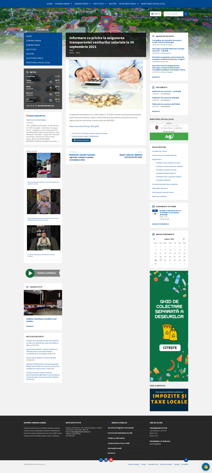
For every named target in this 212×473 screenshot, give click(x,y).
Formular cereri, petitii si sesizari (168, 163)
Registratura (156, 159)
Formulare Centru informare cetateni (169, 166)
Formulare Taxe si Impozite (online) (168, 177)
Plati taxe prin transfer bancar (163, 192)
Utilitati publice (166, 53)
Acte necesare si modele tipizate (164, 155)
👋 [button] (206, 466)
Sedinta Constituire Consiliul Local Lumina (41, 320)
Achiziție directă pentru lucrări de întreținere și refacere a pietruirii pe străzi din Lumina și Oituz (42, 343)
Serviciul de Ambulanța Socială (120, 433)
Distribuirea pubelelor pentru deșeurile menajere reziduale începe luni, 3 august (168, 58)
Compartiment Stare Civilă (118, 443)
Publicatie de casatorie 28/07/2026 (166, 104)
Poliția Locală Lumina (116, 438)
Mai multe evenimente (160, 224)
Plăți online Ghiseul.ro (160, 188)
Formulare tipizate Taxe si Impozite (165, 184)
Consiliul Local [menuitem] (153, 464)
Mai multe (30, 326)
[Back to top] (186, 460)
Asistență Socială (114, 448)
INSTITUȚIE (99, 3)
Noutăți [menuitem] (176, 464)
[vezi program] (155, 444)
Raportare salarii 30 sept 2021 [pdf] (84, 126)
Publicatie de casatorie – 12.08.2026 (166, 91)
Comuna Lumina (62, 3)
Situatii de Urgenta (167, 45)
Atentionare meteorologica (36, 120)
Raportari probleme (159, 196)
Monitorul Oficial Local (153, 3)
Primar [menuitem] (143, 464)
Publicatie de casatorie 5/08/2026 (165, 98)
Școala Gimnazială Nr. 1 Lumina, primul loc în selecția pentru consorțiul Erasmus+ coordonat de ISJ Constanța (42, 351)
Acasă (49, 3)
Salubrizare (164, 62)
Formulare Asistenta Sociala (166, 170)
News (78, 53)
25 (160, 260)
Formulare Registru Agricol (166, 173)
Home (71, 53)
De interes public (127, 3)
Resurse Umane (101, 133)
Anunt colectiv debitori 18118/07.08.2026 (41, 358)
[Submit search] (185, 13)
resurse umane (77, 136)
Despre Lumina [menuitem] (133, 464)
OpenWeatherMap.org (46, 106)
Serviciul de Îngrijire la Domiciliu (121, 428)
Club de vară (165, 219)
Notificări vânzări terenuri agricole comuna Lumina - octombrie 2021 (82, 157)
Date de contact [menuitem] (166, 464)
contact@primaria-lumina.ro (80, 432)
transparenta (94, 136)
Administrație (81, 3)
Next (140, 152)
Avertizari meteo (36, 115)
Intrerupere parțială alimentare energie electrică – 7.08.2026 (168, 50)
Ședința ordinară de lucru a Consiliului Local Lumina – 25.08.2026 (170, 212)
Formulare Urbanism (163, 180)
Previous (73, 152)
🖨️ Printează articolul (81, 140)
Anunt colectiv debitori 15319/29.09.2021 (130, 156)
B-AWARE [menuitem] (185, 464)
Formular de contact (159, 151)
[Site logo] (106, 28)
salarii (86, 136)
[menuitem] (43, 36)
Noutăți (113, 3)
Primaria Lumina (88, 133)
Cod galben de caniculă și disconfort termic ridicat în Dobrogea (167, 41)
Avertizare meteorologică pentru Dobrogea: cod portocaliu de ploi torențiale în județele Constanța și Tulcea (168, 67)
